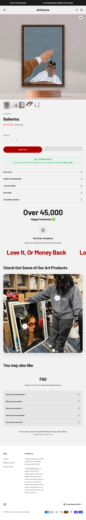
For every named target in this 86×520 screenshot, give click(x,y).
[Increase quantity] (16, 140)
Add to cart (23, 150)
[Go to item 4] (29, 105)
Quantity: (6, 135)
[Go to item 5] (37, 105)
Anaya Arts (7, 114)
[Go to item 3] (21, 105)
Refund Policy (8, 467)
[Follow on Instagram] (4, 504)
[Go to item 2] (14, 105)
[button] (63, 148)
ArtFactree (34, 468)
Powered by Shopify (23, 512)
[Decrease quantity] (6, 140)
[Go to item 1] (6, 105)
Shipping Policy (9, 463)
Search (5, 459)
